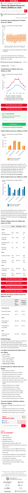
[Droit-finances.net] (20, 485)
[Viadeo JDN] (20, 488)
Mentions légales (4, 475)
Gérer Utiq (24, 474)
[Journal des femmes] (7, 482)
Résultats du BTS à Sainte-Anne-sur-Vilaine (13, 412)
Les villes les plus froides (15, 109)
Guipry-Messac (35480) (8, 361)
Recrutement (21, 473)
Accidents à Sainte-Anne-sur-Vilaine (11, 389)
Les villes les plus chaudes (14, 105)
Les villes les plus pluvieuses (15, 287)
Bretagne (10, 3)
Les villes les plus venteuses (15, 291)
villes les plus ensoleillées (15, 174)
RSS (16, 473)
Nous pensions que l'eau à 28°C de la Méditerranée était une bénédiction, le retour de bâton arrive (14, 445)
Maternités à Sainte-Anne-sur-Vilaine (11, 396)
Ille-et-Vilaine (17, 3)
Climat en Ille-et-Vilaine (8, 363)
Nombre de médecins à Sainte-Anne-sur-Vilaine (14, 380)
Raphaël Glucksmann (7, 441)
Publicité (24, 471)
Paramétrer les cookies (16, 474)
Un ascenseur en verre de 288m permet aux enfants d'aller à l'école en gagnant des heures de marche (14, 450)
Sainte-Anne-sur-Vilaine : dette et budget (12, 391)
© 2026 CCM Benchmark (21, 475)
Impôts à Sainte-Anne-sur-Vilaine (10, 387)
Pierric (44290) (6, 356)
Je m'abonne (13, 124)
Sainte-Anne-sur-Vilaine (10, 169)
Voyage (5, 421)
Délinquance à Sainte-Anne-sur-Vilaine (12, 374)
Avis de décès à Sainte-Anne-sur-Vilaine (12, 372)
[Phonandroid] (20, 491)
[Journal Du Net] (7, 485)
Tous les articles (11, 473)
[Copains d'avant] (7, 488)
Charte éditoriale (18, 471)
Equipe (12, 471)
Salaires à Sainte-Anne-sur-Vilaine (10, 385)
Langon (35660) (6, 354)
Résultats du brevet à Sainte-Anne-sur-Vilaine (14, 410)
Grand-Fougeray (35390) (8, 358)
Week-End (6, 422)
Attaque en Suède (6, 439)
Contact (6, 473)
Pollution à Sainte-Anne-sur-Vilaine (11, 376)
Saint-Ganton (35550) (7, 360)
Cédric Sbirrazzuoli (7, 437)
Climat (5, 3)
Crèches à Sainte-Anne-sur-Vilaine (11, 394)
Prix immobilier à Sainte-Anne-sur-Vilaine (13, 398)
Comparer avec (5, 66)
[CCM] (20, 482)
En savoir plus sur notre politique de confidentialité (12, 127)
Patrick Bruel (5, 435)
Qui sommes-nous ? (6, 471)
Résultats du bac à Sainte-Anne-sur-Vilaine (13, 408)
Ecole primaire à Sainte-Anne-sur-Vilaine (12, 392)
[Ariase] (7, 491)
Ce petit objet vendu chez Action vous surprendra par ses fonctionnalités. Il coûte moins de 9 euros (13, 461)
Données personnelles (6, 474)
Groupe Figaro (12, 475)
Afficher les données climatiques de (12, 62)
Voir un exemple (21, 421)
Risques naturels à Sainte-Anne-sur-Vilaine (13, 378)
